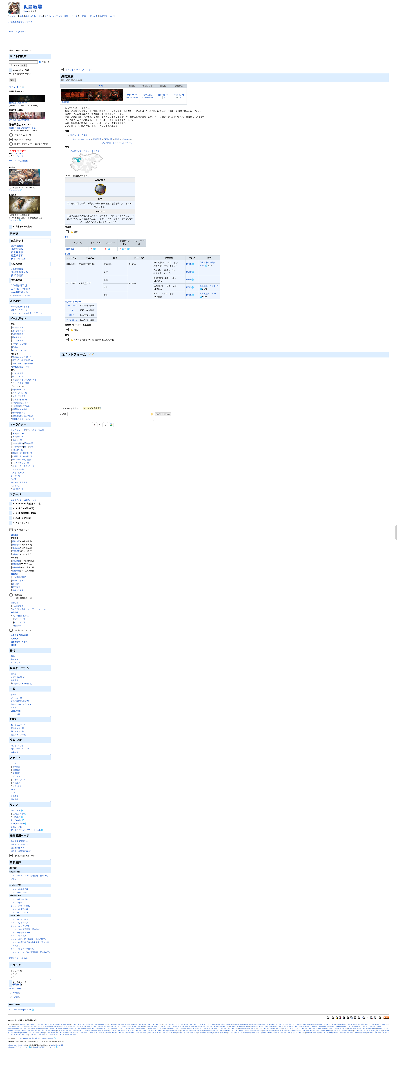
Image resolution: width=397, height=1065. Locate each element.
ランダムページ (15, 989)
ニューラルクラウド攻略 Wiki (100, 1026)
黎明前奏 (16, 767)
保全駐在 (14, 603)
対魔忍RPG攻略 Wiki (101, 1024)
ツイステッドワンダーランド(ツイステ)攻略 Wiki (205, 1024)
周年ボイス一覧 (17, 731)
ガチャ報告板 (18, 258)
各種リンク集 (16, 827)
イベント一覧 (19, 622)
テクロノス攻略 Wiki (279, 1032)
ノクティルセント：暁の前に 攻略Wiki (84, 1030)
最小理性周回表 (20, 577)
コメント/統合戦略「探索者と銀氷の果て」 (29, 939)
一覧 (90, 16)
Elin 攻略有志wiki (268, 1030)
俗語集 (20, 746)
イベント (14, 86)
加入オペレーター (73, 301)
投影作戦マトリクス (19, 642)
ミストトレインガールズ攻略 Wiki (303, 1024)
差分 (46, 16)
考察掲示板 (17, 249)
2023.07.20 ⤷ (179, 96)
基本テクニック (18, 331)
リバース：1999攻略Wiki (126, 1028)
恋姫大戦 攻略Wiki (266, 1032)
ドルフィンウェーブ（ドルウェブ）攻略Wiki (361, 1026)
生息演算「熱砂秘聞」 (20, 635)
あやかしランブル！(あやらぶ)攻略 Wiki (175, 1024)
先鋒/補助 (16, 567)
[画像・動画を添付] (111, 424)
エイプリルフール (18, 725)
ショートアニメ (19, 780)
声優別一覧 (17, 456)
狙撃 (31, 443)
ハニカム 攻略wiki (180, 1028)
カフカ (72, 310)
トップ (12, 16)
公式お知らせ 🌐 (20, 814)
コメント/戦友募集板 (19, 909)
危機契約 (14, 638)
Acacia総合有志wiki (360, 1032)
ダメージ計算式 (18, 396)
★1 (22, 437)
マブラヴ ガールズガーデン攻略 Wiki (164, 1032)
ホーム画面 (15, 714)
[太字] (105, 424)
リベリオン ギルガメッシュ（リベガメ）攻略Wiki (125, 1030)
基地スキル (15, 659)
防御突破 (16, 545)
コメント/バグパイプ (19, 912)
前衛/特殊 (16, 571)
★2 (18, 437)
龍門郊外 (16, 584)
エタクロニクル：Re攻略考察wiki (320, 1030)
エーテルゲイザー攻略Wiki (77, 1028)
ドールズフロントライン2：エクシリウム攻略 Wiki (293, 1026)
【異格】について (18, 473)
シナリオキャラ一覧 (20, 463)
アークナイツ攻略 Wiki (116, 1024)
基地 (13, 656)
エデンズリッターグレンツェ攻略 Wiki (377, 1024)
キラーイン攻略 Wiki (345, 1032)
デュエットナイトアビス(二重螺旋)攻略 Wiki (368, 1030)
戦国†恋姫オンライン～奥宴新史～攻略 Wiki (22, 1026)
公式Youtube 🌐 (15, 190)
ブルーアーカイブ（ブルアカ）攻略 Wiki (278, 1024)
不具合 (15, 347)
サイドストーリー (84, 70)
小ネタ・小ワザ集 (19, 344)
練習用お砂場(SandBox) (21, 851)
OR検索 (15, 65)
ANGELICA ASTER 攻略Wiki (253, 1030)
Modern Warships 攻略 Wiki (248, 1028)
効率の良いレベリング (21, 357)
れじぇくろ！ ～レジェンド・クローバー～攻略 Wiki (127, 1026)
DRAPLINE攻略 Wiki (374, 1032)
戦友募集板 (17, 252)
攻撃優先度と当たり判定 (22, 416)
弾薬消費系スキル (19, 413)
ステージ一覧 (19, 619)
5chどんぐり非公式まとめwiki (152, 1030)
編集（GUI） (31, 16)
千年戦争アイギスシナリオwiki (233, 1030)
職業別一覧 (17, 440)
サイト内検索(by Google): (20, 74)
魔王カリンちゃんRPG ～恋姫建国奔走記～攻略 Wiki (292, 1030)
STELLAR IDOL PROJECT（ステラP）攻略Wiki (95, 1032)
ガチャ (13, 879)
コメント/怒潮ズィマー (20, 932)
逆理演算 (23, 482)
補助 (26, 447)
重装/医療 (16, 561)
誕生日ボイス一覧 (18, 735)
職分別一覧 (18, 450)
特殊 (31, 447)
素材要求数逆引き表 (20, 367)
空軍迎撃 (16, 551)
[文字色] (94, 424)
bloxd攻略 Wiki (311, 1032)
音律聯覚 (14, 796)
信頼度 (13, 479)
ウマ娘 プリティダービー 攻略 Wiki (49, 1026)
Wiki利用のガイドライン (21, 307)
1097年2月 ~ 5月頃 (78, 135)
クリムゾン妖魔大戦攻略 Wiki (239, 1026)
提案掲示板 (17, 255)
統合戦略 (14, 612)
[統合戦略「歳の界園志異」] (27, 115)
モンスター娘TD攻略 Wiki (197, 1026)
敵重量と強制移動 (19, 409)
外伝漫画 (16, 783)
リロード (74, 16)
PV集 (13, 789)
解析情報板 (17, 275)
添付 (66, 16)
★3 (14, 437)
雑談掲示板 (17, 245)
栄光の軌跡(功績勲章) (20, 701)
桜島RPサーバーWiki (354, 1028)
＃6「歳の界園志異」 (21, 616)
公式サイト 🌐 (15, 220)
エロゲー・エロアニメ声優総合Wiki (123, 1032)
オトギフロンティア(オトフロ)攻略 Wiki (57, 1024)
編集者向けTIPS (17, 848)
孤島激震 (32, 6)
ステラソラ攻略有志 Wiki (143, 1032)
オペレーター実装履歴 (18, 161)
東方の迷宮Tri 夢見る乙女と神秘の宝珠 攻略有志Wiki (61, 1032)
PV (66, 237)
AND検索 (45, 62)
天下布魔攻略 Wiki (151, 1026)
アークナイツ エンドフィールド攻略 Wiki (263, 1026)
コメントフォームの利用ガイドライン (26, 313)
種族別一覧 (17, 453)
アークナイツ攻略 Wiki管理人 (25, 1038)
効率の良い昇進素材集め (22, 360)
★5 (18, 433)
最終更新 (103, 16)
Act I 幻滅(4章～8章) (23, 508)
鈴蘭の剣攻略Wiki (103, 1030)
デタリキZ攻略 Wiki (227, 1024)
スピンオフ (15, 776)
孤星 (117, 139)
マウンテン (72, 305)
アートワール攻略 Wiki (154, 1024)
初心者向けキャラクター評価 (24, 380)
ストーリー (26, 749)
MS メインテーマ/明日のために (24, 500)
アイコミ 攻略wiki (233, 1032)
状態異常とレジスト (21, 403)
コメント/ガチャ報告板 (20, 906)
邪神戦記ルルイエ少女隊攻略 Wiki (327, 1032)
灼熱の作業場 (17, 590)
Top (25, 11)
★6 (14, 433)
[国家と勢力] (86, 163)
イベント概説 (17, 373)
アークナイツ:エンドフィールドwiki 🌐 (27, 830)
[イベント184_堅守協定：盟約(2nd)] (27, 98)
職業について (17, 376)
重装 (26, 443)
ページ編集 (15, 997)
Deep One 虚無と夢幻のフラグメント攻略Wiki (250, 1024)
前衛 (21, 443)
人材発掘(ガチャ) (18, 677)
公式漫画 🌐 (18, 817)
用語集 (13, 746)
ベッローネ (18, 153)
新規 (84, 16)
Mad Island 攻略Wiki (369, 1028)
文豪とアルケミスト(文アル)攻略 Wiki (31, 1024)
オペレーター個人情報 (21, 460)
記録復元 (14, 535)
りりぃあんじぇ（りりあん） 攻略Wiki (295, 1028)
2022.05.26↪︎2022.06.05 (147, 96)
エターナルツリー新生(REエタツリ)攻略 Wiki (212, 1032)
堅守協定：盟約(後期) (18, 103)
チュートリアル (21, 523)
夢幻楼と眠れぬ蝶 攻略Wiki (171, 1030)
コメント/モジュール (19, 892)
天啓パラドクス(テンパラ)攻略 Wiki (218, 1026)
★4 (22, 433)
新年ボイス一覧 (17, 728)
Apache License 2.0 (56, 1045)
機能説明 (17, 984)
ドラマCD (17, 786)
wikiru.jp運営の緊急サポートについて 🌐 (45, 1047)
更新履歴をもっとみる (18, 958)
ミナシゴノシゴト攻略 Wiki (355, 1024)
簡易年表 (14, 752)
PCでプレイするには (21, 350)
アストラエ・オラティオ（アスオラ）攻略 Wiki (61, 1034)
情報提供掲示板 (19, 272)
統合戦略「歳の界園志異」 (20, 120)
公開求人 (14, 680)
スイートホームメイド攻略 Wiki (228, 1028)
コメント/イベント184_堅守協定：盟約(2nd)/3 (30, 952)
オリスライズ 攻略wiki (64, 1030)
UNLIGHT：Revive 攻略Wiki (318, 1028)
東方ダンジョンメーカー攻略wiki (342, 1030)
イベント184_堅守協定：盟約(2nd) (25, 929)
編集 (22, 16)
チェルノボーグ (18, 581)
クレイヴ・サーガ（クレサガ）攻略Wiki (55, 1028)
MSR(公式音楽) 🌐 (19, 823)
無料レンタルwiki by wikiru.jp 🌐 (45, 1038)
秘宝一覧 (18, 626)
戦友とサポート (18, 337)
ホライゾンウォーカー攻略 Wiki (187, 1032)
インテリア (15, 663)
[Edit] (93, 354)
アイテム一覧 (16, 698)
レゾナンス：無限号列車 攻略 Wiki (192, 1030)
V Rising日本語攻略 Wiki (318, 1026)
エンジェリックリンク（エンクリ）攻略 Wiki (75, 1026)
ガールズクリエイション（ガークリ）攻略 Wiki (202, 1028)
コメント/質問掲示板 (19, 899)
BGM (13, 793)
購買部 (13, 674)
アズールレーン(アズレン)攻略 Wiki (82, 1024)
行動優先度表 (17, 334)
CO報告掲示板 (19, 285)
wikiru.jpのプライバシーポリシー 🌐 (19, 1047)
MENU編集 (15, 993)
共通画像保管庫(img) (19, 841)
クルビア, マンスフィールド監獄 (85, 151)
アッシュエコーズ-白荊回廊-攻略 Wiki (270, 1028)
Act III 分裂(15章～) (23, 518)
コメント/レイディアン (20, 926)
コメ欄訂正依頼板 (21, 288)
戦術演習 (16, 541)
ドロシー (126, 139)
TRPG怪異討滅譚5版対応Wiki (250, 1032)
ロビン (72, 315)
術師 (16, 447)
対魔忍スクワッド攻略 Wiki (296, 1032)
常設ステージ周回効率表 (22, 363)
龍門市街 (16, 587)
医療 (21, 447)
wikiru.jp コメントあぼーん (16, 1045)
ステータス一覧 (17, 469)
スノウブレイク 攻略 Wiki (165, 1028)
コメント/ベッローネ (19, 919)
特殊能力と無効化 (19, 399)
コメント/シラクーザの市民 (22, 949)
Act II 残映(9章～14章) (24, 513)
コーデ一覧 (15, 476)
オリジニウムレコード (80, 139)
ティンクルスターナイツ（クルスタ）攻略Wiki (102, 1028)
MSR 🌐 (190, 264)
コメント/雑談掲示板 (19, 889)
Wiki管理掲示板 (19, 292)
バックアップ (56, 16)
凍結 (41, 16)
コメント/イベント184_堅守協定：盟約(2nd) (29, 876)
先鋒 (16, 443)
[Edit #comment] (90, 354)
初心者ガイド (17, 327)
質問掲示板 (17, 269)
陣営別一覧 (27, 453)
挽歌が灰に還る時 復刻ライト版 (22, 128)
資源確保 (16, 548)
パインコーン (72, 320)
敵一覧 (13, 695)
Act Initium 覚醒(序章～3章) (27, 503)
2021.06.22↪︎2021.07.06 (132, 96)
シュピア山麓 (17, 606)
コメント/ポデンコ (18, 903)
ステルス (26, 406)
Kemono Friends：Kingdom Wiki (145, 1028)
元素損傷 (17, 406)
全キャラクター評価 (20, 383)
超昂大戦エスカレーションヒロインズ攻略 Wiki (330, 1024)
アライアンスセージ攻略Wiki (33, 1028)
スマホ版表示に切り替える (20, 22)
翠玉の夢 (108, 139)
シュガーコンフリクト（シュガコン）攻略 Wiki (173, 1026)
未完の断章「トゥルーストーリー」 (117, 143)
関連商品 (14, 799)
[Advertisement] (149, 42)
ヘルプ (112, 16)
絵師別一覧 (27, 456)
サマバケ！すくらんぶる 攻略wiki (45, 1030)
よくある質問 (17, 340)
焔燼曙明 (16, 773)
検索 (96, 16)
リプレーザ (18, 156)
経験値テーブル (18, 390)
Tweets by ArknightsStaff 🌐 (21, 1009)
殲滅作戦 (14, 574)
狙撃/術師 (16, 564)
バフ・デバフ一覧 (19, 393)
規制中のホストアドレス (22, 295)
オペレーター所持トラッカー (24, 466)
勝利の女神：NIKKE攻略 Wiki (336, 1026)
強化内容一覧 (17, 489)
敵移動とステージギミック (23, 419)
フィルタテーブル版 (35, 430)
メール (13, 708)
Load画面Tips (16, 711)
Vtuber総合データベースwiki (213, 1030)
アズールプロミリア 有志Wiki (337, 1028)
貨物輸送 (16, 554)
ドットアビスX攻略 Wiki (37, 1034)
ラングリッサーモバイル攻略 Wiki (135, 1024)
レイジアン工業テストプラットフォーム (29, 609)
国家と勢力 (15, 749)
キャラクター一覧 (18, 430)
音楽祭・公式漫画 (22, 226)
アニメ (13, 763)
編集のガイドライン (19, 310)
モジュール (15, 486)
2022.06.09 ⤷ (163, 96)
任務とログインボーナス (21, 704)
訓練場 (13, 645)
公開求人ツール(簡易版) (22, 684)
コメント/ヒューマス (19, 923)
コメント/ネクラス (18, 936)
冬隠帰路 (16, 770)
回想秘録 (14, 482)
